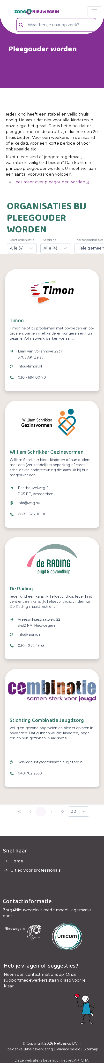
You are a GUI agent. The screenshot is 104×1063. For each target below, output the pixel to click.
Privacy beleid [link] (68, 1049)
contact (33, 974)
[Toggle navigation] (94, 11)
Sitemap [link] (91, 1049)
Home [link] (16, 861)
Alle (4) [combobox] (17, 248)
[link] (31, 11)
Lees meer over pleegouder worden (49, 182)
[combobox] (56, 25)
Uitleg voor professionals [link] (35, 870)
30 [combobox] (73, 811)
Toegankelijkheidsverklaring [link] (29, 1049)
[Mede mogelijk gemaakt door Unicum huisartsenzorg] (67, 936)
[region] (52, 367)
